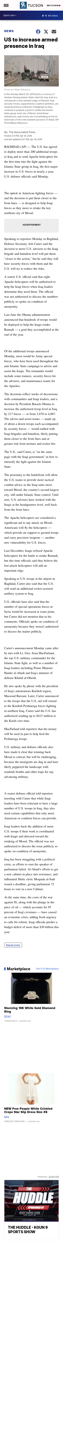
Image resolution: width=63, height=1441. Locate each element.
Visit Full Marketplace (47, 969)
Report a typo (13, 945)
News (9, 31)
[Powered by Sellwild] (54, 1177)
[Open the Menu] (6, 5)
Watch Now (53, 5)
